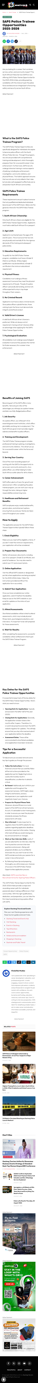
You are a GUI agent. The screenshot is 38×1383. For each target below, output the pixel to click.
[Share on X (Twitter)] (12, 41)
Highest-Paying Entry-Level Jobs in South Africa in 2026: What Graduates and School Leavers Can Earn (19, 1088)
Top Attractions (11, 929)
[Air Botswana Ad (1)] (19, 1254)
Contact (27, 1370)
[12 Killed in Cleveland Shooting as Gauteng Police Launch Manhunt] (19, 1106)
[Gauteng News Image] (19, 1311)
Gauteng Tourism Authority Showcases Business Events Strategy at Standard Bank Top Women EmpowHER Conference (19, 1163)
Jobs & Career (7, 17)
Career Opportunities (10, 951)
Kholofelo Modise (14, 33)
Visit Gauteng (11, 922)
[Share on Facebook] (8, 41)
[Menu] (3, 5)
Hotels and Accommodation (16, 936)
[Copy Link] (16, 41)
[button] (33, 5)
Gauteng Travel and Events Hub (17, 919)
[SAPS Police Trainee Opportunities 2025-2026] (19, 63)
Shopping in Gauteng (13, 939)
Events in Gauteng (12, 925)
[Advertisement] (19, 114)
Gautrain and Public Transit (15, 942)
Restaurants (10, 932)
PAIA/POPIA (11, 1370)
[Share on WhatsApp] (4, 41)
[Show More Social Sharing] (20, 41)
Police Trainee (24, 951)
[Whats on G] (17, 4)
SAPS (5, 954)
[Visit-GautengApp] (19, 1351)
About (20, 1370)
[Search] (30, 5)
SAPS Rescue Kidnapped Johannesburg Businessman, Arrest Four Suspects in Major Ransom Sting (17, 1055)
